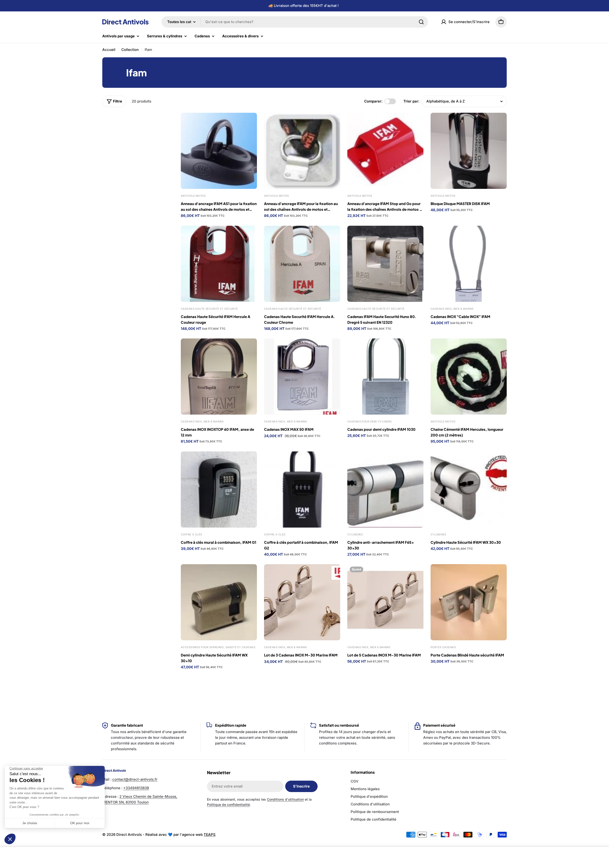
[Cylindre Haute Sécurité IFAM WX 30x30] (469, 489)
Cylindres (355, 534)
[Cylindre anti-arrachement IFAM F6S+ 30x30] (385, 489)
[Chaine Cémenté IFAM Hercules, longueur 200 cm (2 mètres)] (469, 376)
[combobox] (295, 22)
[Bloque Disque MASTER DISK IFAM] (469, 151)
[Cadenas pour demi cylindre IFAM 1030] (385, 376)
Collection (130, 49)
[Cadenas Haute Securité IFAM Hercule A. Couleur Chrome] (302, 264)
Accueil (108, 49)
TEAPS (210, 834)
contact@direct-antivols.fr (134, 779)
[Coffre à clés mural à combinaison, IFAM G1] (219, 489)
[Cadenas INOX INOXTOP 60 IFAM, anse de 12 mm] (219, 376)
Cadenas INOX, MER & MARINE (452, 308)
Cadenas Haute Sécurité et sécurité (209, 308)
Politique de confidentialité (228, 805)
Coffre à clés (191, 534)
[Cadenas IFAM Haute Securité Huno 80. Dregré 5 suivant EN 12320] (385, 264)
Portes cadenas (443, 647)
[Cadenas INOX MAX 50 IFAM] (302, 376)
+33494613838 (136, 788)
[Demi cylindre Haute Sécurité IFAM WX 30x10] (219, 602)
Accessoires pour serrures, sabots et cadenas (218, 647)
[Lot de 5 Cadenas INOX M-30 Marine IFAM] (385, 602)
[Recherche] (421, 22)
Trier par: (411, 101)
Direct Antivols (129, 834)
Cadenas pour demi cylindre (369, 421)
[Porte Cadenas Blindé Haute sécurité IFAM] (469, 602)
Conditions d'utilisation (285, 799)
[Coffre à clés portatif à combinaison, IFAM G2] (302, 489)
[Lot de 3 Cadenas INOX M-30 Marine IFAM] (302, 602)
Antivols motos (193, 195)
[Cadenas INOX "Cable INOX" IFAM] (469, 264)
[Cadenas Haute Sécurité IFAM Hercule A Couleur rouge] (219, 264)
